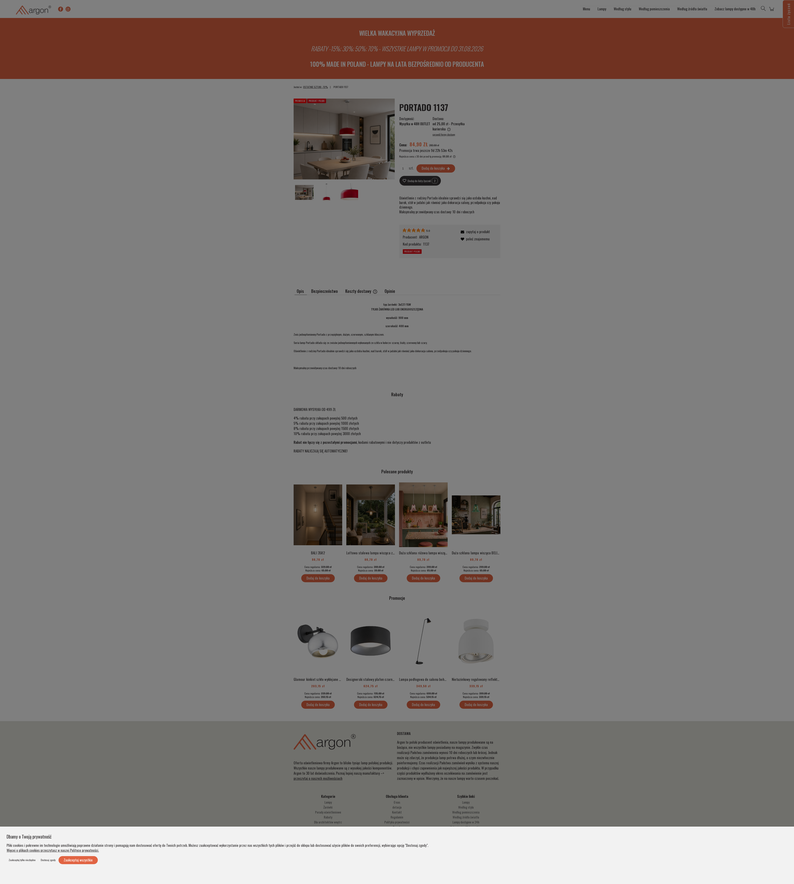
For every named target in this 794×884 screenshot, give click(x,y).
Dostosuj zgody (48, 860)
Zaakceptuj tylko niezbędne (22, 860)
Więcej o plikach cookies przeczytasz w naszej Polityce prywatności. (53, 850)
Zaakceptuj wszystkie (78, 860)
